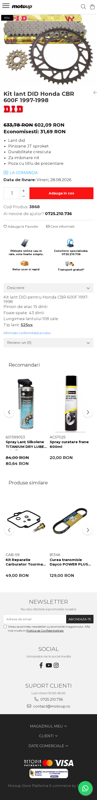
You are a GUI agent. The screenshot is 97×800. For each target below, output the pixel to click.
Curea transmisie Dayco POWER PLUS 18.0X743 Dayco (69, 562)
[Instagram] (56, 665)
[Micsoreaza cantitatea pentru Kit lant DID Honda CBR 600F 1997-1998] (23, 196)
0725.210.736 (51, 699)
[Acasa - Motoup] (30, 7)
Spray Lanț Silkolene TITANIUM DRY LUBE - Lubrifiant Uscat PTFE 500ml (26, 445)
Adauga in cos (61, 193)
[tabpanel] (48, 50)
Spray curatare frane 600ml (69, 444)
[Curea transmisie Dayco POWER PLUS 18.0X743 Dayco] (70, 521)
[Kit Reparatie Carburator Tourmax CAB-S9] (26, 521)
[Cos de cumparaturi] (92, 7)
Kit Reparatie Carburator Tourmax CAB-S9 (25, 562)
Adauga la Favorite (22, 226)
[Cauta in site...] (83, 7)
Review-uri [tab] (19, 342)
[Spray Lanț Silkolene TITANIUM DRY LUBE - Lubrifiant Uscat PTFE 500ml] (26, 404)
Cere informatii (61, 226)
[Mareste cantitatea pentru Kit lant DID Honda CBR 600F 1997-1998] (23, 190)
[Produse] (6, 7)
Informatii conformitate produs (27, 333)
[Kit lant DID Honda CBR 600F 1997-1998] (48, 50)
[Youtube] (48, 665)
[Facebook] (41, 665)
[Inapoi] (93, 93)
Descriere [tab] (15, 287)
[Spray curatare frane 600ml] (70, 404)
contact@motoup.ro (51, 706)
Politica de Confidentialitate (45, 630)
